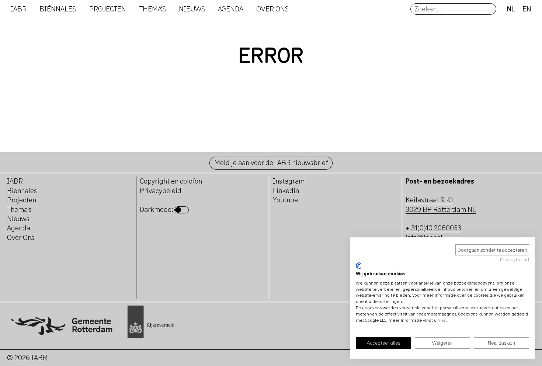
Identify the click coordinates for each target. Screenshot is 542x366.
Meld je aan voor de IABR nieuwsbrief (271, 162)
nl (511, 9)
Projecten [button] (107, 9)
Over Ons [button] (272, 9)
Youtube (285, 200)
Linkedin (286, 190)
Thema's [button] (152, 9)
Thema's (19, 209)
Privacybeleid (514, 259)
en (526, 9)
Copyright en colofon (171, 181)
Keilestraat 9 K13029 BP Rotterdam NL (441, 204)
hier (442, 320)
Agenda (230, 9)
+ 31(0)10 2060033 (433, 228)
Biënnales (57, 9)
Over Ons (20, 237)
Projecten (21, 200)
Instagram (289, 181)
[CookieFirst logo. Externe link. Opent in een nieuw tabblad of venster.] (358, 265)
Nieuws (192, 9)
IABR (19, 9)
